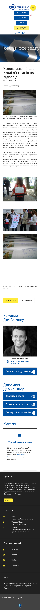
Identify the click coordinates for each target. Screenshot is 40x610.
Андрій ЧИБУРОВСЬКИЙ (20, 359)
